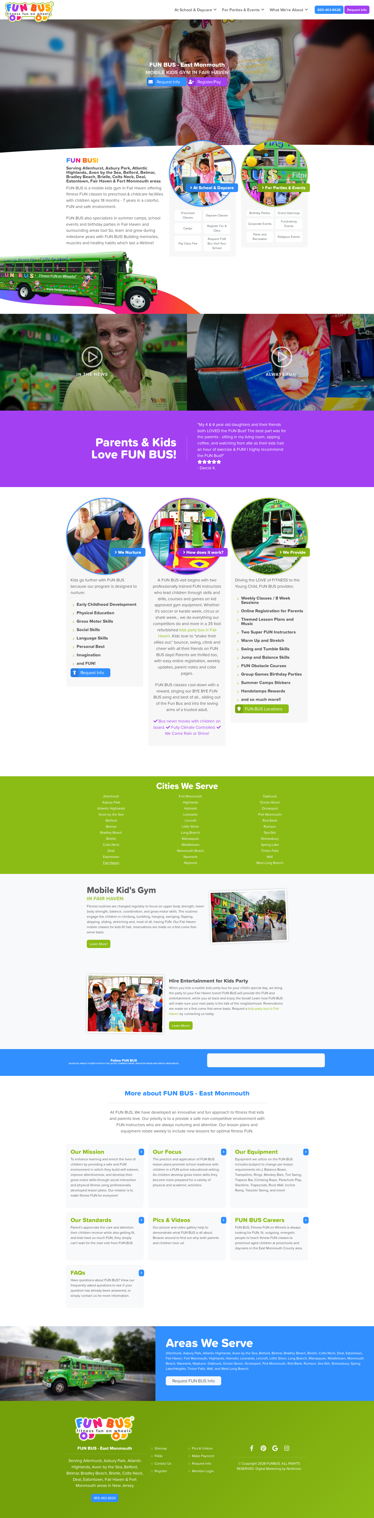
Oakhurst (270, 796)
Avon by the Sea (111, 814)
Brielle (111, 838)
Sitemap (161, 1448)
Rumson (270, 826)
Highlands (190, 802)
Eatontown (111, 856)
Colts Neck (111, 844)
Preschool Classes (188, 215)
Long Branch (190, 832)
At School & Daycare (193, 10)
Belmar (111, 826)
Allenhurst (111, 796)
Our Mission (87, 1151)
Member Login (203, 1471)
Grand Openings (289, 213)
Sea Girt (270, 832)
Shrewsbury (270, 838)
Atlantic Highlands (111, 808)
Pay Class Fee (188, 243)
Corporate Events (260, 224)
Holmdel (190, 808)
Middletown (191, 844)
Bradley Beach (111, 832)
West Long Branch (270, 862)
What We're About (286, 10)
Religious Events (289, 237)
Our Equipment (256, 1151)
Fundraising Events (289, 223)
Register (161, 1471)
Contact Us (163, 1463)
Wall (270, 856)
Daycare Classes (217, 215)
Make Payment (203, 1455)
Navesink (190, 856)
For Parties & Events (241, 10)
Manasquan (190, 838)
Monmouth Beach (190, 850)
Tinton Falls (270, 850)
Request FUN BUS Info (193, 1381)
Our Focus (167, 1151)
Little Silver (190, 826)
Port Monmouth (270, 814)
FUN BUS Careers (260, 1219)
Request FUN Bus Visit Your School (217, 243)
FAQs (78, 1272)
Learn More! (99, 943)
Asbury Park (111, 802)
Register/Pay (209, 82)
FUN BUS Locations (263, 709)
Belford (111, 820)
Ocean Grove (270, 802)
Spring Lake (270, 844)
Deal (111, 850)
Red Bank (270, 820)
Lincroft (190, 820)
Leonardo (190, 814)
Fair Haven (111, 862)
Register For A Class (217, 228)
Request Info (357, 9)
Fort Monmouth (190, 796)
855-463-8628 (329, 9)
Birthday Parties (259, 213)
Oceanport (270, 808)
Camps (187, 228)
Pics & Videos (171, 1219)
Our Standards (91, 1219)
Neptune (190, 862)
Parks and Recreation (260, 236)
